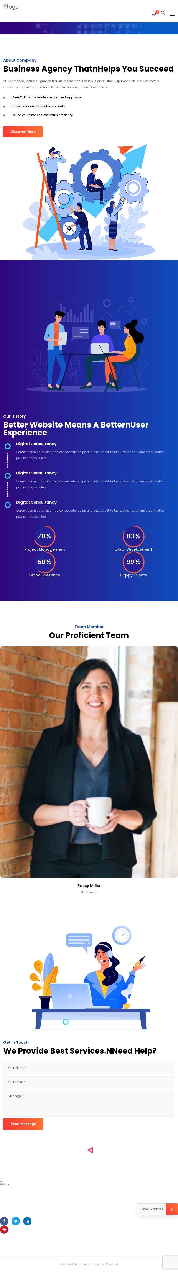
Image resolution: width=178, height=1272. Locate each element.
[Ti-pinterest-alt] (4, 1229)
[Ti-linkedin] (27, 1221)
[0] (154, 15)
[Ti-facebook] (4, 1221)
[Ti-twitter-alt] (16, 1221)
